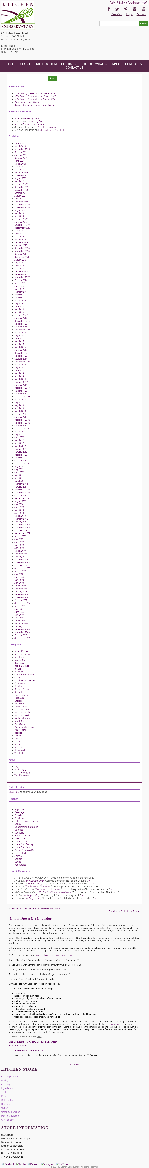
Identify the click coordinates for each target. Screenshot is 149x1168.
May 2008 (19, 580)
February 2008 (21, 588)
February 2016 (21, 315)
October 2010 (20, 495)
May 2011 (19, 475)
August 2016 (20, 300)
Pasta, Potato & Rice (24, 727)
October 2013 (20, 393)
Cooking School (21, 689)
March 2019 (20, 239)
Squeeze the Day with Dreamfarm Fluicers (34, 105)
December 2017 (22, 274)
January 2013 (20, 417)
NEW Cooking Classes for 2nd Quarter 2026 (35, 96)
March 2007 (20, 620)
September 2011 (22, 463)
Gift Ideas (19, 701)
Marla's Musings (22, 718)
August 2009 (20, 536)
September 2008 (22, 568)
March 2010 (20, 516)
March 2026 (20, 146)
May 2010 (19, 510)
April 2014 (19, 376)
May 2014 (19, 373)
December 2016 (22, 294)
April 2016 (19, 312)
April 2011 (19, 478)
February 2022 (21, 184)
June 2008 (19, 577)
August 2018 (20, 260)
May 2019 (19, 236)
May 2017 (19, 289)
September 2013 (22, 396)
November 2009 (22, 527)
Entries (20, 769)
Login (129, 14)
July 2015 (18, 335)
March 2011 (20, 481)
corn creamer (114, 1024)
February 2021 (21, 201)
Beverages (19, 663)
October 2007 (20, 600)
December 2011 (22, 454)
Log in (17, 766)
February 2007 (21, 623)
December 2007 (22, 594)
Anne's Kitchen (21, 651)
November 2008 (22, 562)
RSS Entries (74, 1065)
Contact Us (74, 67)
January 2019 (20, 245)
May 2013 (19, 405)
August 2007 (20, 606)
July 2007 (18, 609)
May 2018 (19, 268)
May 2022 (19, 181)
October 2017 (20, 280)
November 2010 (22, 492)
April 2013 (19, 408)
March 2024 (20, 164)
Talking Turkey (31, 895)
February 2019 (21, 242)
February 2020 (21, 219)
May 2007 (19, 615)
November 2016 (22, 297)
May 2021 (19, 198)
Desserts (18, 692)
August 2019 (20, 230)
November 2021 (22, 190)
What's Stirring (107, 64)
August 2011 (20, 466)
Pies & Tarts (20, 730)
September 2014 (22, 361)
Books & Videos (21, 666)
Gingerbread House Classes (27, 102)
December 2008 (22, 559)
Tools (4, 1092)
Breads (17, 669)
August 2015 (20, 332)
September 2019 (22, 228)
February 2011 (21, 484)
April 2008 (19, 583)
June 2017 (19, 286)
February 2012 (21, 449)
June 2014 (19, 370)
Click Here (14, 791)
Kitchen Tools (20, 706)
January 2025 (20, 155)
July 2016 (18, 303)
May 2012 (19, 440)
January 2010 (20, 521)
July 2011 (18, 469)
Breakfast (19, 671)
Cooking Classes (20, 64)
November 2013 (22, 390)
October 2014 (20, 358)
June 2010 (19, 507)
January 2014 (20, 385)
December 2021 (22, 187)
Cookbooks (19, 683)
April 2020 (19, 216)
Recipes (86, 64)
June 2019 (19, 233)
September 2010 (22, 498)
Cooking (5, 1084)
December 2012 (22, 420)
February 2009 (21, 553)
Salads (17, 735)
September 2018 (22, 257)
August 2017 (20, 283)
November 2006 (22, 632)
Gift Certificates (9, 1100)
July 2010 (18, 504)
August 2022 (20, 178)
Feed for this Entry (17, 1045)
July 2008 (18, 574)
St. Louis (18, 747)
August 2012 (20, 431)
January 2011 (20, 487)
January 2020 (20, 222)
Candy (17, 677)
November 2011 (22, 457)
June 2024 (19, 161)
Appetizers (19, 657)
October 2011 (20, 460)
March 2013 (20, 411)
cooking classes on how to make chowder (55, 955)
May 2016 (19, 309)
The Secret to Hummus (34, 124)
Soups (17, 744)
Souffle (17, 741)
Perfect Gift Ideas (10, 1115)
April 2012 (19, 443)
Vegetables (19, 753)
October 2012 (20, 425)
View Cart (116, 14)
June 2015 (19, 338)
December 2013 (22, 388)
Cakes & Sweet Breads (25, 674)
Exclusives (19, 698)
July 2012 (18, 434)
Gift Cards (69, 64)
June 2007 (19, 612)
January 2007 (20, 626)
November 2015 (22, 324)
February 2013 (21, 414)
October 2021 (20, 193)
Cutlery (4, 1108)
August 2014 (20, 364)
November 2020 (22, 207)
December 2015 (22, 321)
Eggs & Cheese (21, 695)
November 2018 (22, 251)
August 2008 (20, 571)
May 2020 (19, 213)
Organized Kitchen (10, 1112)
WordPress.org (21, 775)
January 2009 (20, 556)
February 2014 (21, 382)
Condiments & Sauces (25, 680)
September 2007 (22, 603)
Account (141, 14)
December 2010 (22, 489)
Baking (4, 1080)
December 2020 (22, 204)
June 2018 (19, 265)
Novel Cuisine (20, 721)
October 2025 (20, 152)
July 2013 (18, 402)
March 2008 (20, 585)
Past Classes (20, 724)
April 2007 (19, 617)
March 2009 (20, 551)
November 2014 (22, 356)
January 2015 (20, 350)
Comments (22, 772)
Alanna (17, 1050)
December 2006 (22, 629)
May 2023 (19, 169)
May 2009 (19, 545)
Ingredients (7, 1088)
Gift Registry (132, 64)
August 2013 (20, 399)
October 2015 (20, 326)
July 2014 (18, 367)
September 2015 (22, 329)
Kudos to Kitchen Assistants (51, 130)
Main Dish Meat (21, 709)
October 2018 (20, 254)
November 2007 (22, 597)
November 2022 (22, 175)
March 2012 (20, 446)
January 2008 (20, 591)
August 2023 (20, 166)
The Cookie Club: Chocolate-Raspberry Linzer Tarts (35, 908)
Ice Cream (19, 703)
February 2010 (21, 519)
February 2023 (21, 172)
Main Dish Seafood (23, 715)
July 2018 (18, 262)
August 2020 (20, 210)
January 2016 (20, 318)
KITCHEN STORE (47, 64)
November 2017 (22, 277)
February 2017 (21, 292)
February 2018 (21, 271)
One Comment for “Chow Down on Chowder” (34, 1041)
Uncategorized (21, 750)
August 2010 (20, 501)
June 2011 (19, 472)
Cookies (18, 686)
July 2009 (18, 539)
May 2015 (19, 341)
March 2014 (20, 379)
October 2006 (20, 635)
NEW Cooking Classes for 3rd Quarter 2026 (34, 93)
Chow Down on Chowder (31, 918)
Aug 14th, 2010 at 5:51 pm (32, 1051)
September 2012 (22, 428)
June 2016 (19, 306)
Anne (16, 118)
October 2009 (20, 530)
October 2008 (20, 565)
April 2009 (19, 548)
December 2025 (22, 149)
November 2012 (22, 422)
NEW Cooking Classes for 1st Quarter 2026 (34, 99)
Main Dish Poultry (22, 712)
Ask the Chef (20, 660)
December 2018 (22, 248)
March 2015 (20, 347)
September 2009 (22, 533)
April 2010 (19, 513)
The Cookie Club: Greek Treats (124, 911)
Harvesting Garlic (31, 118)
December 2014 (22, 353)
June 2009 (19, 542)
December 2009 (22, 524)
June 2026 (19, 143)
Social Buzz (19, 738)
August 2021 (20, 196)
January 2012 (20, 452)
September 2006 (22, 638)
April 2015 (19, 344)
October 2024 (20, 158)
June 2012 (19, 437)
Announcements (22, 654)
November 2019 (22, 225)
